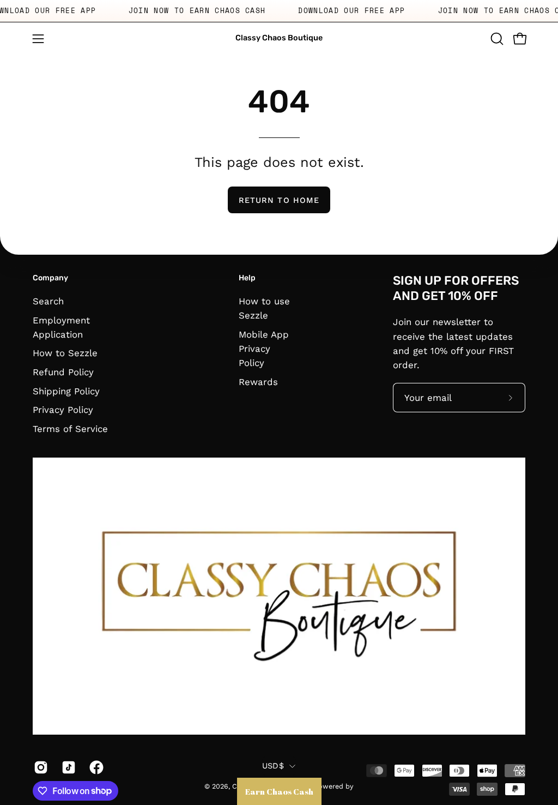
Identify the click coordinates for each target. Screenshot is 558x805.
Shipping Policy (66, 390)
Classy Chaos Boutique (279, 38)
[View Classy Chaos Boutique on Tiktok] (67, 767)
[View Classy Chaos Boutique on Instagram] (39, 767)
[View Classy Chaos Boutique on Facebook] (95, 767)
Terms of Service (70, 428)
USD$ (273, 766)
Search (48, 301)
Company (50, 278)
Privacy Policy (63, 409)
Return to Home (279, 200)
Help (247, 278)
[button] (496, 38)
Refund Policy (63, 372)
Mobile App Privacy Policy (264, 348)
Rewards (258, 381)
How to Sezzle (65, 352)
